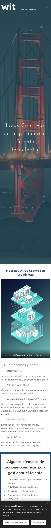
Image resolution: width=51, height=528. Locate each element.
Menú (47, 6)
